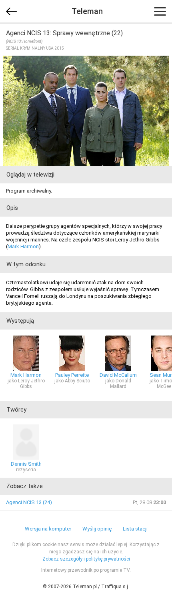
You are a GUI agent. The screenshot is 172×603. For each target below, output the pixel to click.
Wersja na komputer (48, 529)
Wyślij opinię (97, 529)
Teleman (87, 11)
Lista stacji (135, 529)
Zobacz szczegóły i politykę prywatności (86, 559)
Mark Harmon (23, 246)
